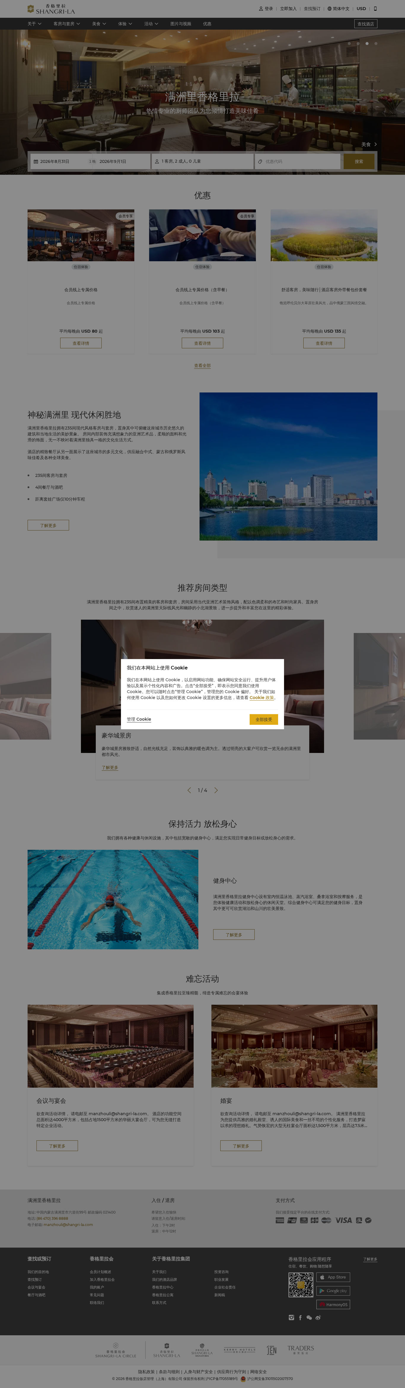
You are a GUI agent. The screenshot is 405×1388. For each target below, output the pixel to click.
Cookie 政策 (262, 697)
